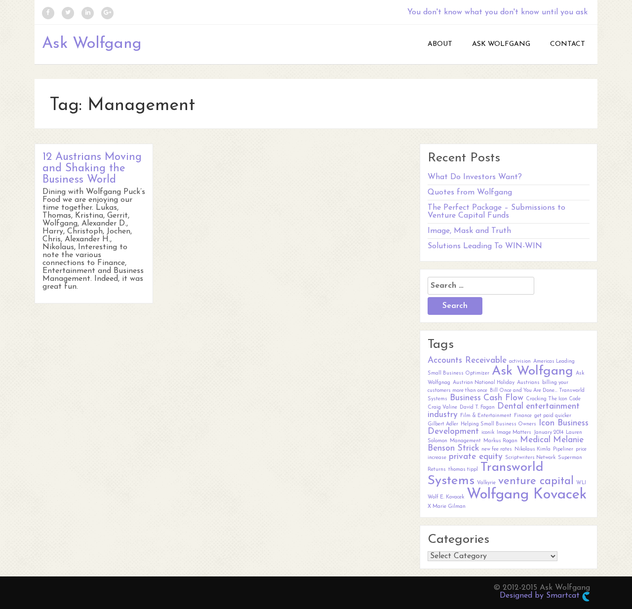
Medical (535, 440)
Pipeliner (563, 449)
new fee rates (496, 449)
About (440, 44)
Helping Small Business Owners (498, 424)
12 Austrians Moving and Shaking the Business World (92, 169)
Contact (567, 44)
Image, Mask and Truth (469, 231)
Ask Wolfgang (92, 44)
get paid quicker (552, 416)
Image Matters (514, 432)
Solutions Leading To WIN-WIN (485, 246)
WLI (581, 483)
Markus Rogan (500, 441)
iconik (487, 432)
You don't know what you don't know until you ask (497, 12)
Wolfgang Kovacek (527, 495)
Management (465, 441)
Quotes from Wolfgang (470, 192)
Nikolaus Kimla (532, 449)
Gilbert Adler (443, 424)
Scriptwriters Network (530, 457)
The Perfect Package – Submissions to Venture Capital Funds (496, 212)
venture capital (536, 481)
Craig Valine (442, 407)
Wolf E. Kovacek (446, 497)
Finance (523, 416)
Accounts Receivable (467, 360)
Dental (510, 406)
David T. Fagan (477, 407)
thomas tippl (463, 469)
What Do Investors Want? (475, 177)
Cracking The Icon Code (553, 399)
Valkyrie (486, 483)
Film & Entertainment (486, 416)
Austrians (528, 382)
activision (520, 361)
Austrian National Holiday (483, 382)
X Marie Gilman (447, 506)
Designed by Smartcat (541, 596)
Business (465, 398)
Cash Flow (503, 398)
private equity (476, 457)
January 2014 (548, 432)
